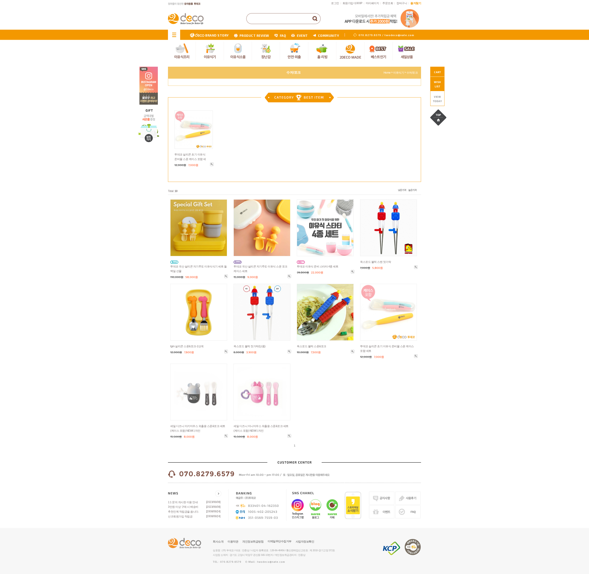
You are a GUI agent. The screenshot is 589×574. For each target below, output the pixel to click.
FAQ (283, 35)
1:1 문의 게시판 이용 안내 (183, 502)
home (387, 72)
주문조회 (387, 3)
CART (437, 72)
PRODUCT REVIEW (254, 35)
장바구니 (401, 3)
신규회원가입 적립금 (180, 516)
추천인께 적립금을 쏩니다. (183, 511)
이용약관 (233, 541)
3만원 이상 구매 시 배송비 (183, 506)
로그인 (335, 3)
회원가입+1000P (352, 3)
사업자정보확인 (305, 541)
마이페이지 (372, 3)
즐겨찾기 (415, 3)
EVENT (302, 35)
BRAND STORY (217, 35)
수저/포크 (412, 72)
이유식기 (398, 72)
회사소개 (218, 541)
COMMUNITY (328, 35)
